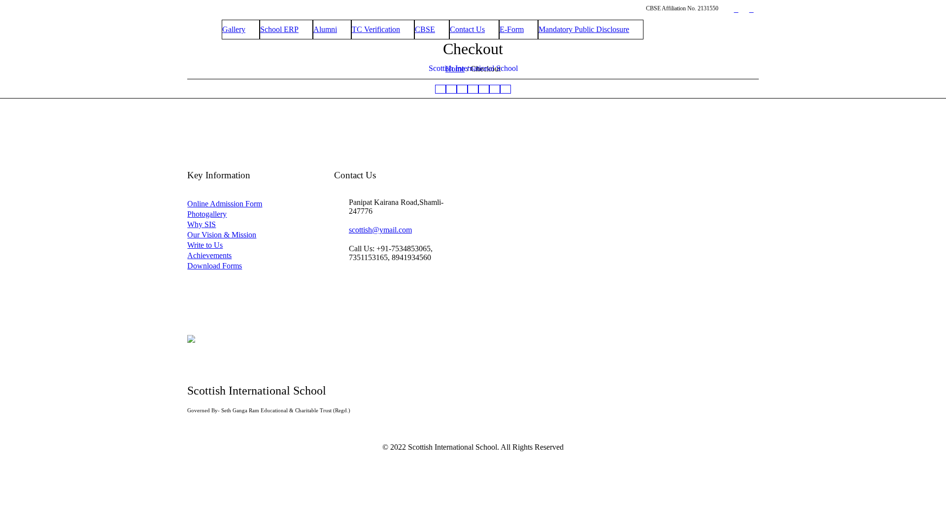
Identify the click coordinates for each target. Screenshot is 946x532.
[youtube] (751, 9)
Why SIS (201, 224)
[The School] (451, 89)
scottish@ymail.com (380, 230)
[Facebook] (736, 9)
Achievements (209, 255)
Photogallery (207, 214)
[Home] (440, 89)
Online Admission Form (224, 204)
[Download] (505, 89)
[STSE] (483, 89)
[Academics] (462, 89)
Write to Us (205, 245)
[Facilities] (494, 89)
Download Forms (214, 266)
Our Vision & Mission (221, 235)
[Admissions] (473, 89)
